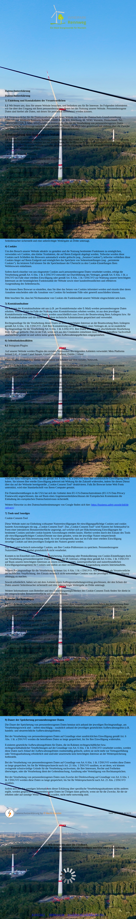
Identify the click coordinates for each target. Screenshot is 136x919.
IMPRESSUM (56, 914)
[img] (68, 16)
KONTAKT (38, 914)
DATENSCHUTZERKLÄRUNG (86, 914)
